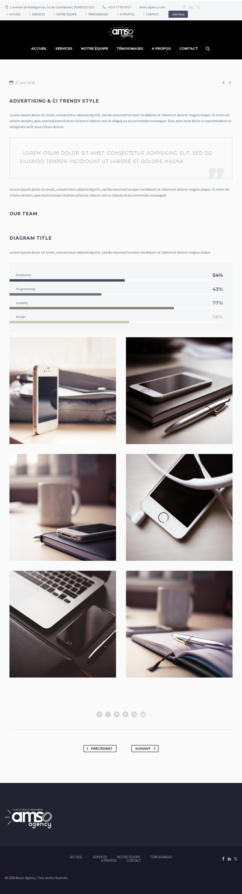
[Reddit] (143, 714)
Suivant (143, 748)
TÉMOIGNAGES (98, 14)
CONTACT (152, 14)
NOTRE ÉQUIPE (66, 14)
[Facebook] (184, 7)
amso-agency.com (152, 7)
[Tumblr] (125, 714)
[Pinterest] (117, 714)
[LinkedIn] (191, 7)
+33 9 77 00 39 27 (119, 7)
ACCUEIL (15, 14)
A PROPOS (127, 14)
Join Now (178, 14)
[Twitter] (198, 7)
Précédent (102, 748)
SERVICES (38, 14)
